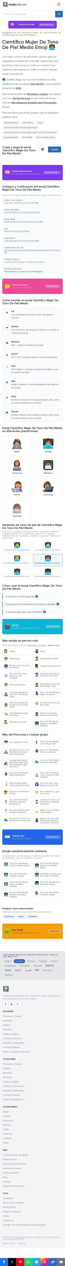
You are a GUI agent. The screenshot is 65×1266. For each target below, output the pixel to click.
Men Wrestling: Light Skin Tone (47, 792)
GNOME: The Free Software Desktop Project (24, 1225)
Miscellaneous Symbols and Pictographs (23, 271)
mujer (40, 122)
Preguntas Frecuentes (13, 1186)
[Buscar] (59, 14)
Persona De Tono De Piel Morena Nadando (17, 819)
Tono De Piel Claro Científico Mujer (15, 874)
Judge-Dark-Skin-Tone (48, 666)
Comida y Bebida (11, 1047)
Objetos (7, 1025)
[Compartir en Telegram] (36, 1262)
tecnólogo (9, 916)
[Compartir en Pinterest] (20, 1262)
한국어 (18, 970)
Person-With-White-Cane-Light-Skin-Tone (17, 784)
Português (25, 965)
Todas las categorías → (13, 1099)
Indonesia (47, 970)
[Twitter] (11, 1004)
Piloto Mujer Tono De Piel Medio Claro (47, 685)
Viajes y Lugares (11, 1034)
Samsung (7, 1134)
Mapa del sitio (9, 1243)
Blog (5, 1177)
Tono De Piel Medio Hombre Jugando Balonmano (16, 801)
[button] (32, 202)
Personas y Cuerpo (30, 32)
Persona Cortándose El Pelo (16, 792)
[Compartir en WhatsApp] (28, 1262)
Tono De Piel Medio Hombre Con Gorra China (16, 704)
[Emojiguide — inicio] (6, 989)
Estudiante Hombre (46, 659)
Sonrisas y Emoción (12, 1038)
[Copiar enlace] (53, 1262)
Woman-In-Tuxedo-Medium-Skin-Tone (46, 714)
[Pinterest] (17, 1004)
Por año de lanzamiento (14, 1164)
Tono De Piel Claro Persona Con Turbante (15, 675)
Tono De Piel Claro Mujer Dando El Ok (46, 784)
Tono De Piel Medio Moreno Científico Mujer (47, 865)
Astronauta (12, 659)
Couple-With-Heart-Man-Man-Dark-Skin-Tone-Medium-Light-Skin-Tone (16, 763)
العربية (28, 970)
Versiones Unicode (12, 1168)
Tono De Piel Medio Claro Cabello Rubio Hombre (47, 774)
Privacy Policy (9, 1207)
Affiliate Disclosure (12, 1211)
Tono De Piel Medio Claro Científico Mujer (17, 864)
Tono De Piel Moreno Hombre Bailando (17, 811)
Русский (38, 965)
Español (19, 961)
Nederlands (10, 965)
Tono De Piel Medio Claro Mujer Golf (47, 742)
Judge (9, 651)
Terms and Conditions (13, 1202)
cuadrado (32, 916)
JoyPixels (7, 1138)
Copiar (54, 149)
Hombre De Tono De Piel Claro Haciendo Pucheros (47, 801)
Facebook (8, 1120)
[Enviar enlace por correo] (61, 1262)
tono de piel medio (45, 137)
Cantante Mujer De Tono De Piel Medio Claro (16, 694)
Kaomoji (7, 1181)
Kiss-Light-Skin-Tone (16, 742)
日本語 (8, 970)
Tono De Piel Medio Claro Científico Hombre (16, 884)
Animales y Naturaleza (13, 1043)
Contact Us (8, 1220)
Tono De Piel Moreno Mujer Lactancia (47, 693)
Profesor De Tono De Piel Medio (17, 666)
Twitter (6, 1129)
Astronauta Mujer (15, 685)
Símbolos (7, 1029)
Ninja (40, 651)
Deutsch (31, 961)
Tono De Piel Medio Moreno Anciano (47, 751)
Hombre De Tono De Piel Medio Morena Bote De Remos (16, 752)
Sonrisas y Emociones (13, 1086)
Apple (6, 1111)
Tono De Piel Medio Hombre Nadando (47, 761)
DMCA (6, 1216)
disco (21, 916)
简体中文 (50, 965)
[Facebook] (5, 1004)
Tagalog (8, 975)
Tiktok (6, 1142)
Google (6, 1116)
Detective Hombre (15, 722)
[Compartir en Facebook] (4, 1262)
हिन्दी (37, 970)
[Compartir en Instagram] (45, 1262)
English (8, 961)
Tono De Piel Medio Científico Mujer (47, 893)
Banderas (7, 1020)
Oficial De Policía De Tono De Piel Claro (47, 674)
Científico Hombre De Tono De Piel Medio (48, 874)
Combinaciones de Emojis (15, 1155)
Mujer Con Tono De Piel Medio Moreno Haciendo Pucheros (47, 820)
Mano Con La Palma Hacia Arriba (47, 811)
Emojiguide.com (9, 32)
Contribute (8, 1198)
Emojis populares (11, 1172)
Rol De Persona (50, 32)
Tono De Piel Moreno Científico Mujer (47, 883)
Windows (7, 1125)
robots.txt (21, 1243)
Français (43, 961)
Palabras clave (10, 1159)
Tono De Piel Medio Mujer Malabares (16, 773)
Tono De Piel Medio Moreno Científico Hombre (47, 723)
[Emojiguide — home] (14, 4)
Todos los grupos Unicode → (16, 1051)
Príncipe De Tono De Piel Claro (47, 703)
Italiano (54, 961)
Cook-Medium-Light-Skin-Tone (16, 714)
